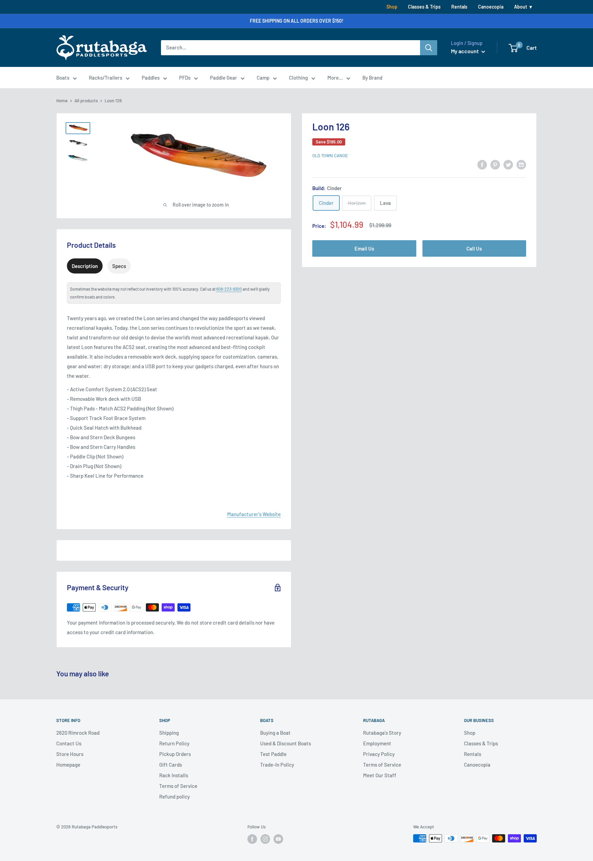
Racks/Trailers (105, 77)
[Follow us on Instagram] (265, 839)
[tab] (85, 266)
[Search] (428, 47)
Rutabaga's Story (382, 733)
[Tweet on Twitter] (508, 164)
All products (86, 100)
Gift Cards (170, 764)
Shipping (169, 733)
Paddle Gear (223, 77)
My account (465, 51)
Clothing (298, 77)
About (520, 7)
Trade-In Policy (277, 764)
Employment (377, 743)
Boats (62, 77)
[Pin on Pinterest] (495, 164)
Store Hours (69, 754)
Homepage (68, 764)
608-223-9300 (229, 289)
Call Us (474, 248)
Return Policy (174, 743)
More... (335, 77)
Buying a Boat (275, 733)
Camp (263, 77)
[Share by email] (521, 164)
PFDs (184, 77)
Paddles (151, 77)
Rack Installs (173, 775)
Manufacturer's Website (254, 514)
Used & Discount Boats (285, 743)
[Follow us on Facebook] (252, 839)
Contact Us (68, 743)
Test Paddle (273, 754)
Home (62, 100)
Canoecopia (490, 7)
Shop (391, 7)
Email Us (364, 248)
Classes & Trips (424, 7)
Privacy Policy (379, 754)
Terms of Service (178, 786)
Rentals (459, 7)
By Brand (372, 77)
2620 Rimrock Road (78, 733)
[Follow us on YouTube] (278, 839)
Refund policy (174, 796)
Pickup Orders (175, 754)
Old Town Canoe (330, 155)
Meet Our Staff (379, 775)
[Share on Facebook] (482, 164)
